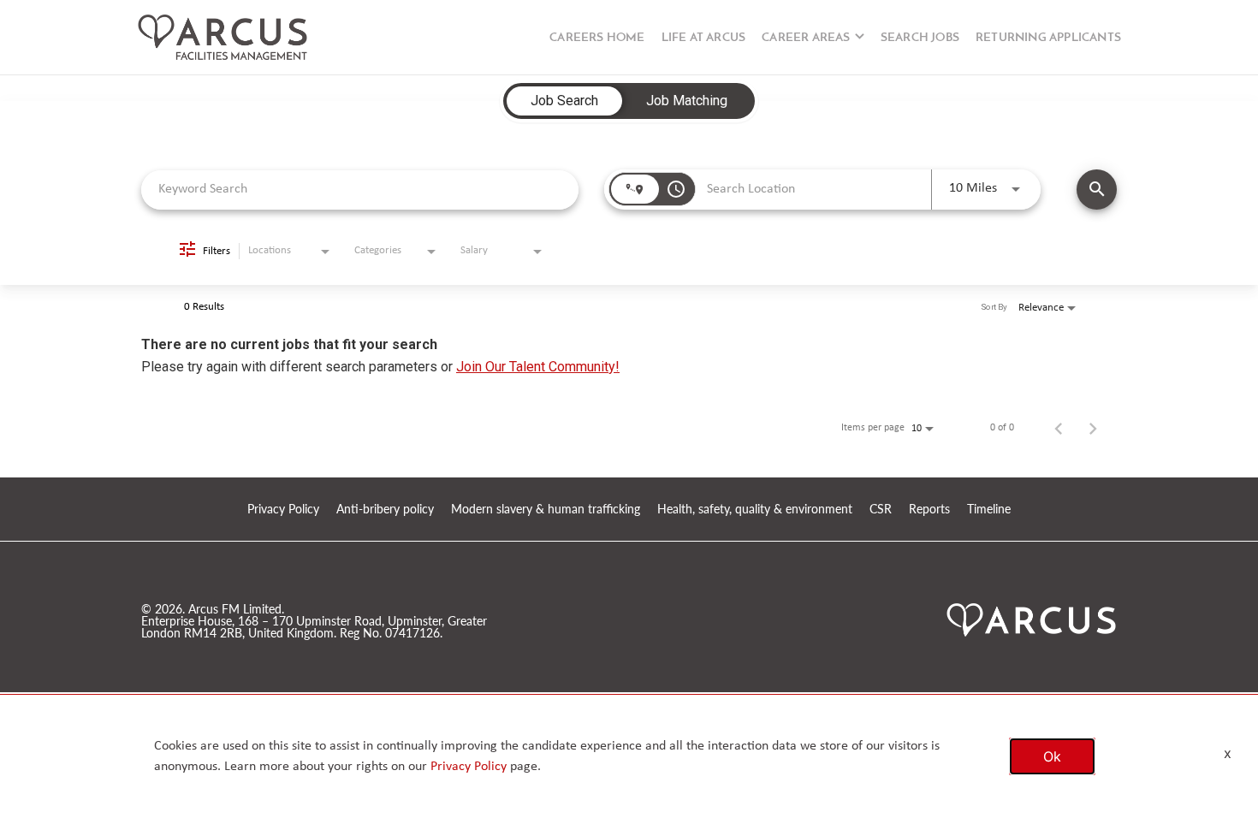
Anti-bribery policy (385, 509)
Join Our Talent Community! (538, 367)
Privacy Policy (283, 509)
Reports (929, 509)
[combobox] (359, 189)
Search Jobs (920, 38)
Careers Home (596, 38)
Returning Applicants (1048, 38)
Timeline (989, 509)
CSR (880, 509)
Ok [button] (1052, 756)
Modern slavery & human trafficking (545, 509)
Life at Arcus (704, 38)
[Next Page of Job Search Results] (1093, 428)
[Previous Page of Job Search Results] (1058, 428)
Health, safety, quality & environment (754, 509)
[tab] (564, 101)
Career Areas (806, 38)
